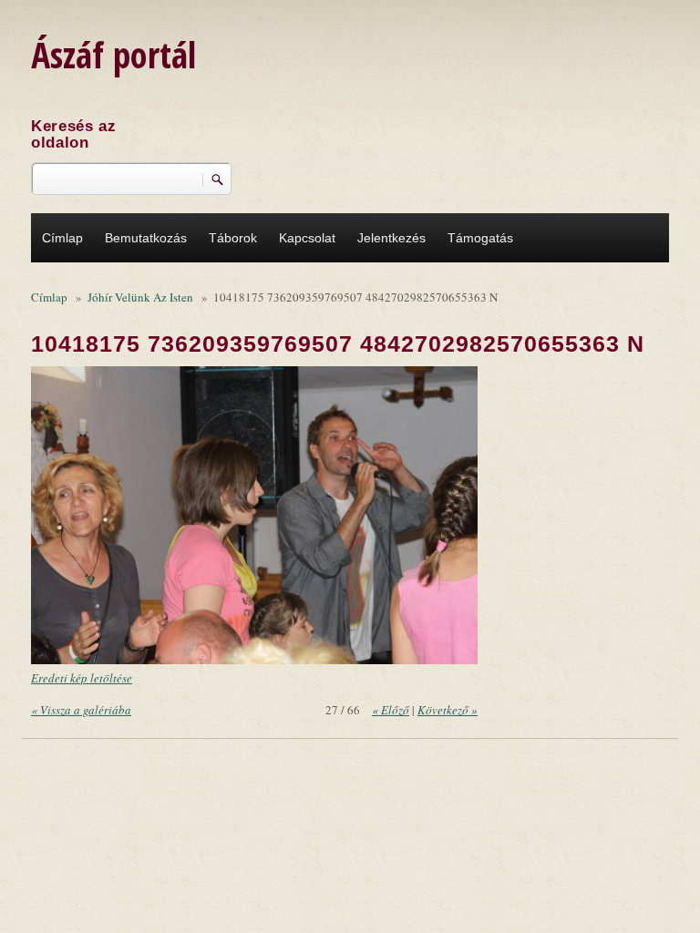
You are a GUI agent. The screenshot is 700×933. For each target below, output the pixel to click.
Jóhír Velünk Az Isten (140, 297)
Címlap (62, 238)
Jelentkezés (391, 238)
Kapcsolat (307, 238)
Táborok (233, 238)
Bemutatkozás (146, 238)
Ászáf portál (113, 54)
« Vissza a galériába (81, 710)
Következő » (447, 710)
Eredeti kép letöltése (81, 678)
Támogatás (480, 238)
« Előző (390, 710)
